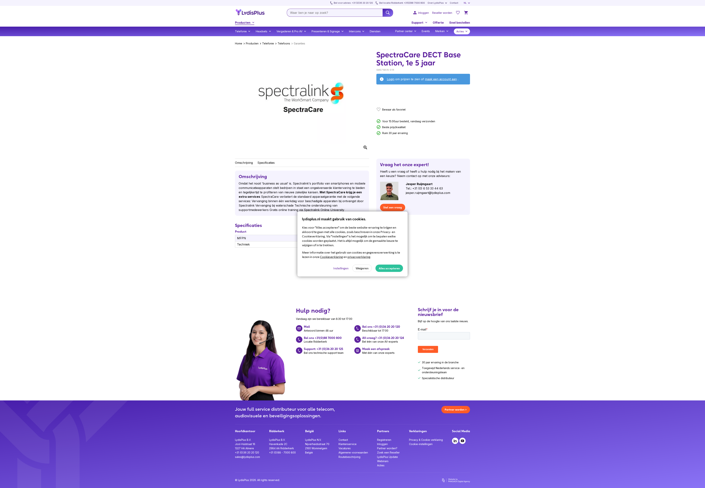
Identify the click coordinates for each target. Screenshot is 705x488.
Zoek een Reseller (388, 452)
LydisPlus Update (387, 456)
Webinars (382, 461)
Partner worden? (387, 448)
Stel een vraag (392, 207)
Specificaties (266, 163)
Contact (343, 439)
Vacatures (345, 448)
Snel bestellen (459, 22)
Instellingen (340, 268)
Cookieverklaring (331, 257)
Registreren (384, 439)
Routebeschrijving (349, 456)
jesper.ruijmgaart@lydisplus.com (428, 193)
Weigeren (362, 268)
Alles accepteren (389, 268)
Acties (380, 465)
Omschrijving (244, 163)
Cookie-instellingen (421, 444)
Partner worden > (456, 409)
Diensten (375, 31)
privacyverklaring (358, 257)
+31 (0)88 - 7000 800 (282, 452)
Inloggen (382, 444)
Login (390, 79)
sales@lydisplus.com (247, 456)
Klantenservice (348, 444)
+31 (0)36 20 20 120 (247, 452)
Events (426, 31)
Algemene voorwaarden (353, 452)
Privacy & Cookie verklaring (426, 439)
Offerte (438, 22)
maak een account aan (441, 79)
